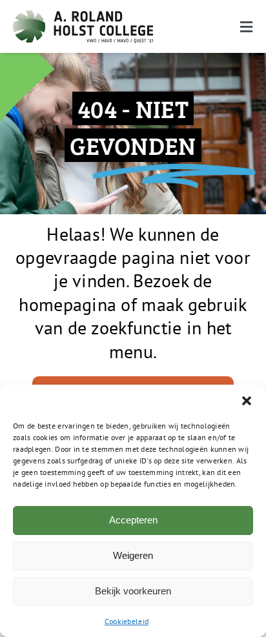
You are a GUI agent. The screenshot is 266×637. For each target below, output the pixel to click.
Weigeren (133, 555)
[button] (246, 400)
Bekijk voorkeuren (133, 590)
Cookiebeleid (126, 621)
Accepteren (133, 519)
